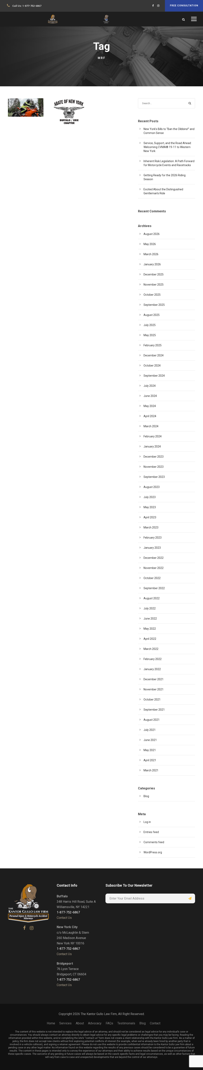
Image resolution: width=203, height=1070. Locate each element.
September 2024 (154, 375)
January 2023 (152, 547)
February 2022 (153, 659)
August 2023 (152, 487)
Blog (30, 104)
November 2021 (154, 689)
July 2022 (150, 608)
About (80, 1023)
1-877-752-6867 (31, 5)
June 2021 (150, 740)
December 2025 (154, 274)
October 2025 (152, 294)
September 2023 (154, 476)
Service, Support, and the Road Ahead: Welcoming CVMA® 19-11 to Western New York (168, 147)
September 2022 (154, 588)
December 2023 (154, 456)
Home (51, 1023)
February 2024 (153, 436)
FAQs (109, 1023)
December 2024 (154, 355)
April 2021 (150, 760)
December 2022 (154, 557)
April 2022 (150, 638)
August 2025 (152, 315)
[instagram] (158, 5)
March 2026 (151, 254)
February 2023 (153, 537)
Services (65, 1023)
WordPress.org (153, 852)
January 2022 (152, 669)
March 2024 (151, 426)
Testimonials (126, 1023)
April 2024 (150, 416)
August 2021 (152, 719)
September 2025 (154, 304)
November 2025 (154, 284)
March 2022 (151, 648)
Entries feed (151, 832)
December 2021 (154, 679)
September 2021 (154, 709)
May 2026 (150, 244)
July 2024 (150, 385)
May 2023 (150, 507)
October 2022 (152, 578)
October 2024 (152, 365)
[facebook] (153, 5)
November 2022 (154, 568)
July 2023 (150, 497)
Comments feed (154, 842)
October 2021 (152, 699)
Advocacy (95, 1023)
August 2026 (152, 234)
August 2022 (152, 598)
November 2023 (154, 466)
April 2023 (150, 517)
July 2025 (150, 325)
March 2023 (151, 527)
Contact (155, 1023)
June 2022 (150, 618)
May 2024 (150, 406)
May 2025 (150, 335)
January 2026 (152, 264)
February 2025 (153, 345)
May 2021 (150, 750)
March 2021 (151, 770)
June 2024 (150, 395)
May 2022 (150, 628)
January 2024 (152, 446)
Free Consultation (184, 5)
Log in (147, 822)
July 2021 (150, 729)
